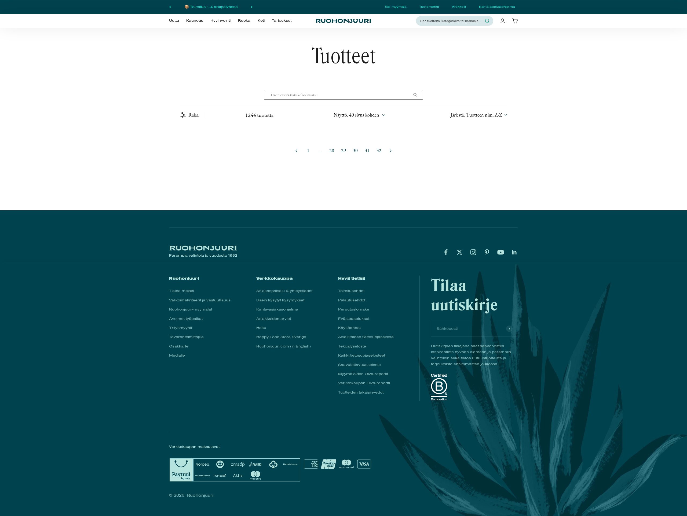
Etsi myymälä (395, 7)
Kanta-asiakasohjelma (497, 7)
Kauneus (194, 20)
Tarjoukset (281, 20)
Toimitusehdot (351, 291)
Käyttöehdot (349, 328)
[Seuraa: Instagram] (473, 252)
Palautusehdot (351, 300)
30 (355, 150)
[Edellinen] (170, 7)
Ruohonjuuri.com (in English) (283, 346)
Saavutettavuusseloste (359, 364)
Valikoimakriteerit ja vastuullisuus (200, 300)
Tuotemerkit (429, 7)
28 (331, 150)
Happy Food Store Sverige (281, 337)
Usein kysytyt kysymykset (280, 300)
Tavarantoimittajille (186, 337)
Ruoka (244, 20)
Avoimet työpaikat (186, 318)
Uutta (174, 20)
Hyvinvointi (220, 20)
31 (367, 150)
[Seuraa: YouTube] (500, 252)
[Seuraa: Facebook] (446, 252)
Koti (261, 20)
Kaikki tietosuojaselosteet (361, 355)
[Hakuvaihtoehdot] (417, 95)
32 (379, 150)
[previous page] (296, 150)
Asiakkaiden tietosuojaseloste (366, 337)
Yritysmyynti (180, 328)
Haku (261, 328)
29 (343, 150)
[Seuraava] (252, 7)
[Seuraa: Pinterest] (487, 252)
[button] (479, 114)
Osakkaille (178, 346)
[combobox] (451, 21)
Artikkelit (459, 7)
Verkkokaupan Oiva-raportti (364, 383)
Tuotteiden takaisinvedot (360, 392)
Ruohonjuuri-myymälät (190, 309)
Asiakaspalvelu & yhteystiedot (284, 291)
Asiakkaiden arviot (273, 318)
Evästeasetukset (353, 318)
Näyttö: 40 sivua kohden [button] (356, 115)
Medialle (177, 355)
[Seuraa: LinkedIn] (514, 252)
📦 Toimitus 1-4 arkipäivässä (211, 7)
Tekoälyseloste (352, 346)
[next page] (390, 150)
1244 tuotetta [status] (259, 114)
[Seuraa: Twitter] (459, 252)
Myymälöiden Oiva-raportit (363, 374)
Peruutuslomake (353, 309)
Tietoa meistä (181, 291)
